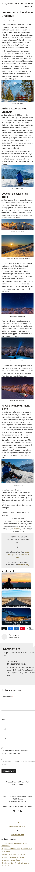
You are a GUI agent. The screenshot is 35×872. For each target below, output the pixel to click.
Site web (4, 739)
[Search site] (32, 6)
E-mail (4, 729)
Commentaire (7, 697)
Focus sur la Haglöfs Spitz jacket (13, 854)
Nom (3, 719)
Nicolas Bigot (12, 661)
